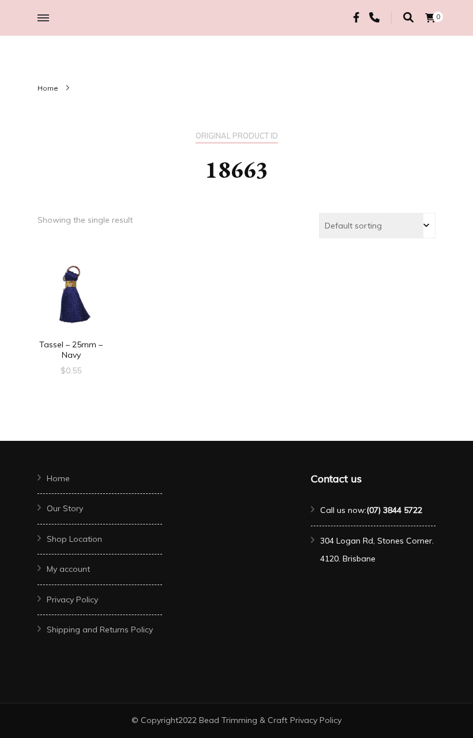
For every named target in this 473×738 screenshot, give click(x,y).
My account (68, 569)
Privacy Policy (72, 599)
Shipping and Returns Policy (100, 629)
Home (58, 478)
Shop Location (74, 539)
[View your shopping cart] (430, 18)
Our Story (65, 508)
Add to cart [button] (70, 296)
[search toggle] (408, 17)
